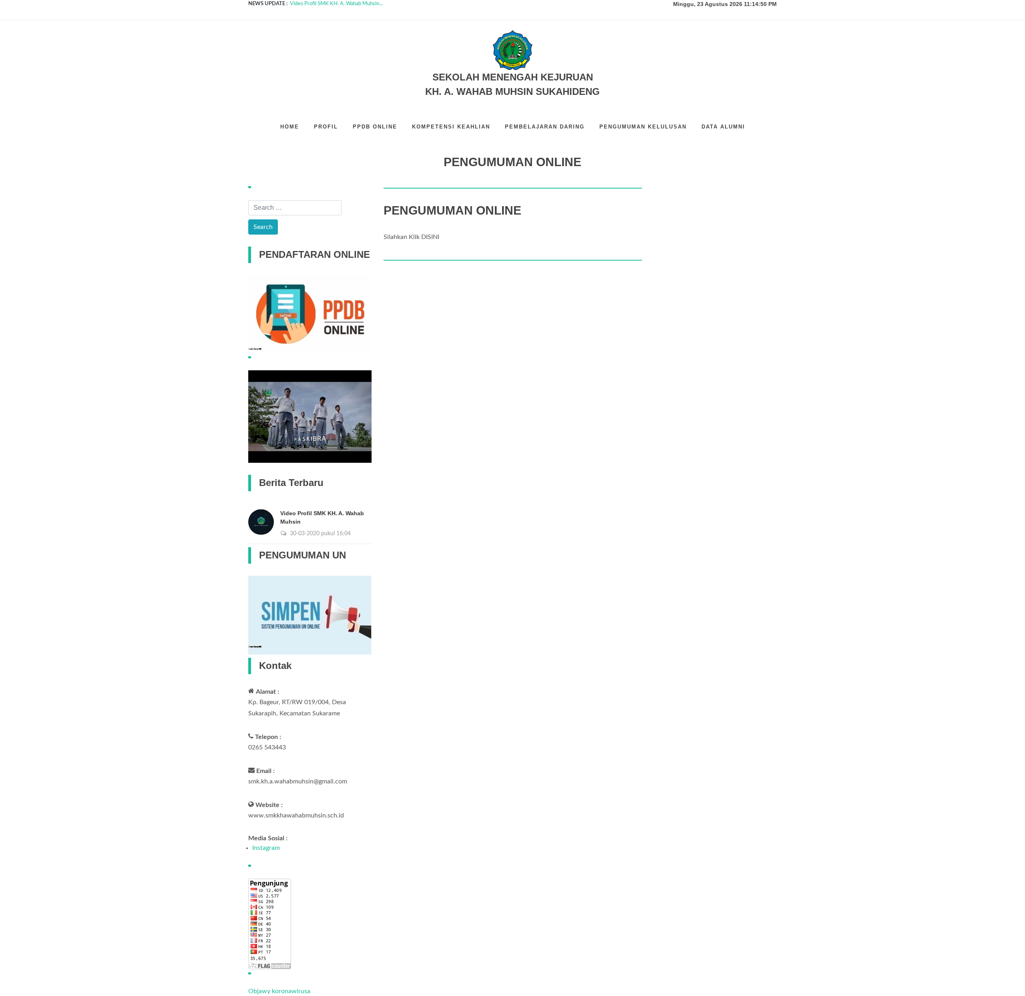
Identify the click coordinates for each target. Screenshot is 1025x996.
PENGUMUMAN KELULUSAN (643, 127)
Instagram (266, 848)
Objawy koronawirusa (279, 991)
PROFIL (326, 127)
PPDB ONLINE (375, 127)
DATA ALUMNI (723, 127)
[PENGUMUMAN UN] (310, 615)
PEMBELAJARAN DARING (545, 127)
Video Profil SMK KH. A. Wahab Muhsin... (336, 3)
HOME (289, 127)
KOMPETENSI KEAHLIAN (451, 127)
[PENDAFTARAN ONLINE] (310, 314)
